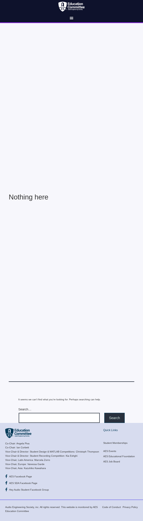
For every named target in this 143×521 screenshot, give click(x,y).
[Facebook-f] (6, 476)
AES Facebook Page (20, 476)
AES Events (109, 451)
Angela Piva (22, 443)
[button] (71, 18)
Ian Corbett (23, 447)
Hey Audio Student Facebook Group (29, 489)
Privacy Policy (130, 507)
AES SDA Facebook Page (23, 483)
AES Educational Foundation (119, 456)
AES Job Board (111, 461)
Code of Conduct (111, 507)
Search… (24, 409)
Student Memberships (115, 443)
